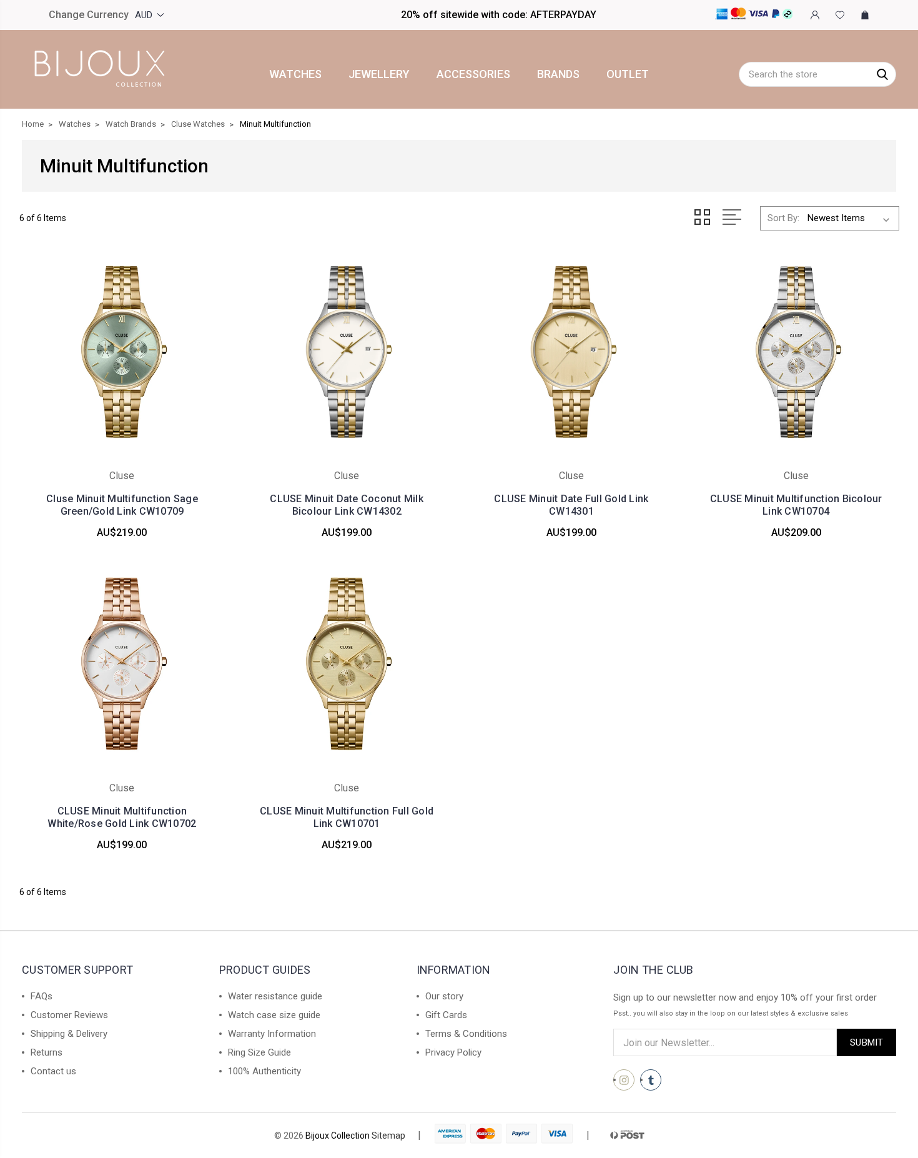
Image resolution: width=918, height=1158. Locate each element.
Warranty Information (272, 1033)
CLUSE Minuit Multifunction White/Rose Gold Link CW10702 (121, 817)
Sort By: (783, 218)
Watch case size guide (274, 1015)
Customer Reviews (69, 1015)
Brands (558, 74)
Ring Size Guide (259, 1052)
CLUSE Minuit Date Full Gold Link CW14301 (571, 505)
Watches (295, 74)
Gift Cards (446, 1015)
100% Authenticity (264, 1071)
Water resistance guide (275, 996)
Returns (46, 1052)
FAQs (41, 996)
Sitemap (388, 1136)
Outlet (627, 74)
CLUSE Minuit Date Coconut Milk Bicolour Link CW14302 (346, 505)
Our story (444, 996)
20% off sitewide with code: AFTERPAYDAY (498, 15)
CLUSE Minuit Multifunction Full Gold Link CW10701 (346, 817)
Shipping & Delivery (69, 1033)
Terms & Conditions (466, 1033)
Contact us (53, 1071)
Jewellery (379, 74)
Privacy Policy (453, 1052)
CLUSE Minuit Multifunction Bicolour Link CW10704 (796, 505)
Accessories (473, 74)
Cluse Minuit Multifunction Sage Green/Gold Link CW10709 (122, 505)
